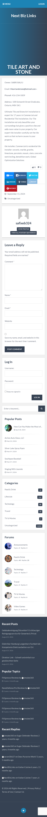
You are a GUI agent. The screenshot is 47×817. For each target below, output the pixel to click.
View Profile (23, 229)
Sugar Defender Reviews (27, 735)
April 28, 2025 (20, 430)
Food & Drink (10, 489)
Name (8, 295)
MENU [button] (7, 4)
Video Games (19, 606)
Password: (9, 381)
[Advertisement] (23, 43)
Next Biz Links (23, 15)
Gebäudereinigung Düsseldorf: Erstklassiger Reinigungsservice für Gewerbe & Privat (21, 632)
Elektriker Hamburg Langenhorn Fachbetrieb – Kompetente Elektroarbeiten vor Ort (22, 645)
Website (8, 321)
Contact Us (19, 792)
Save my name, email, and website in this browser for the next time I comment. (22, 339)
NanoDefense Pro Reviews (13, 688)
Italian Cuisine (24, 767)
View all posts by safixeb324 (23, 233)
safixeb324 (23, 223)
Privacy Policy (34, 788)
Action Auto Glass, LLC (14, 438)
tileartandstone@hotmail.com (23, 89)
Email (8, 308)
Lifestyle (8, 496)
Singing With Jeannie (14, 469)
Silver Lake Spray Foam (15, 448)
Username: (9, 368)
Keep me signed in (13, 392)
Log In (37, 397)
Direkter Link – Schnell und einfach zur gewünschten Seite (18, 659)
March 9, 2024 (12, 451)
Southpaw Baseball (13, 459)
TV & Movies (10, 518)
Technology (9, 504)
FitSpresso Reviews (10, 678)
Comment (9, 261)
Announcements (21, 545)
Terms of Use (7, 792)
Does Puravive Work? (27, 756)
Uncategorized (13, 198)
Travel (7, 511)
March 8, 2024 (12, 441)
